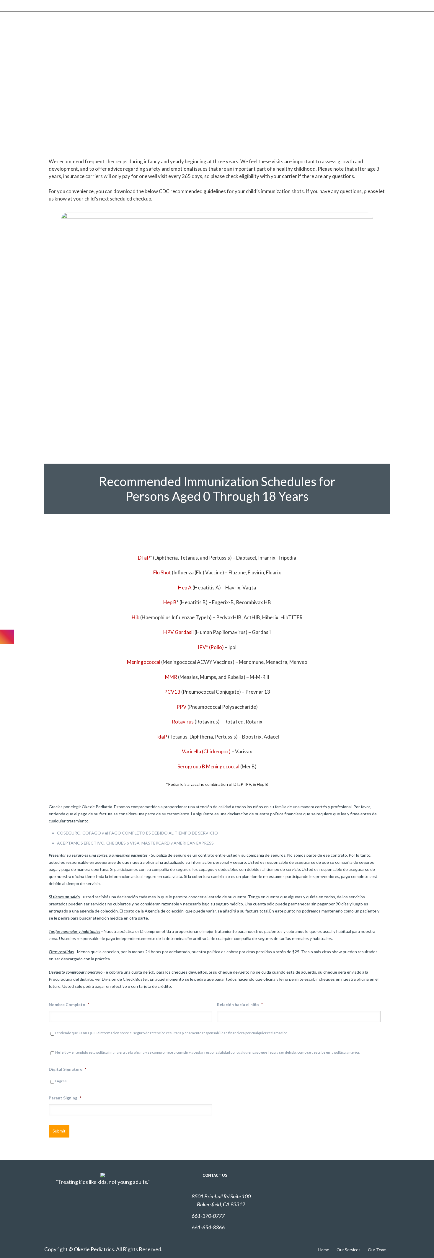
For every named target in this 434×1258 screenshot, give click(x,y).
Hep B (170, 602)
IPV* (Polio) (211, 647)
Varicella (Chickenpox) (206, 751)
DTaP (144, 558)
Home (323, 1249)
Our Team (377, 1249)
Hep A (185, 587)
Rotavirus (183, 721)
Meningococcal (143, 662)
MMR (171, 677)
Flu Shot (162, 572)
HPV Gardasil (178, 632)
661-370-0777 (208, 1216)
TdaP (161, 737)
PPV (182, 707)
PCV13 (172, 692)
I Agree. (61, 1081)
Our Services (348, 1249)
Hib (135, 617)
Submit (59, 1130)
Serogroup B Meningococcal (208, 766)
